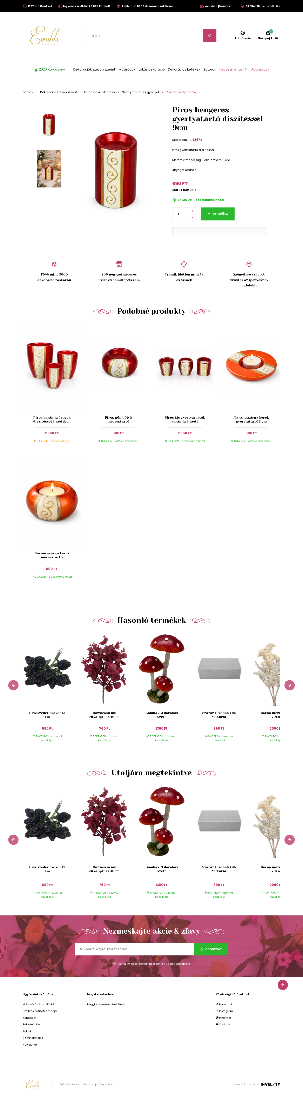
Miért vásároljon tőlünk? (38, 1004)
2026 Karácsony (52, 69)
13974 (197, 140)
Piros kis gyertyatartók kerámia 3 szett (184, 419)
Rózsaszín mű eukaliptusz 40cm (104, 715)
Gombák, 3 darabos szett (162, 715)
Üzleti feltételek (33, 1038)
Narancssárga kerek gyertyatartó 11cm (251, 419)
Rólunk (27, 1031)
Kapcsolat (29, 1018)
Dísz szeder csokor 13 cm (47, 715)
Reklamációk (31, 1024)
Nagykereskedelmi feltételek (106, 1004)
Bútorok (209, 69)
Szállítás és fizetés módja (40, 1011)
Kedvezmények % (233, 69)
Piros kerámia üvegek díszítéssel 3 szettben (51, 419)
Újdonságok (260, 69)
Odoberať (213, 949)
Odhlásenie (183, 964)
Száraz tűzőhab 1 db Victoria (219, 715)
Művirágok (127, 69)
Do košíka (220, 214)
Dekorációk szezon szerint (94, 69)
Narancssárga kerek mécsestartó (51, 555)
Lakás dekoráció (152, 69)
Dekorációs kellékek (184, 69)
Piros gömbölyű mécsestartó (118, 419)
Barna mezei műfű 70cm (276, 715)
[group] (51, 691)
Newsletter (30, 1045)
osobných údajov (164, 964)
